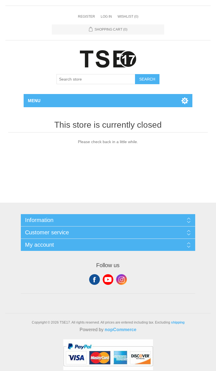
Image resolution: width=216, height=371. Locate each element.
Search (147, 79)
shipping (177, 322)
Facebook (94, 279)
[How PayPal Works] (108, 369)
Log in (106, 17)
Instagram (121, 279)
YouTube (108, 279)
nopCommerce (120, 329)
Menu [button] (34, 100)
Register (86, 17)
